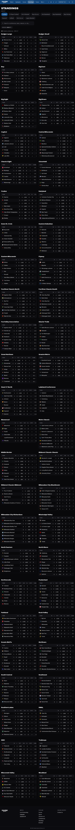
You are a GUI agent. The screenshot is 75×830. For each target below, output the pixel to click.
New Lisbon (7, 669)
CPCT (31, 37)
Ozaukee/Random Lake (48, 84)
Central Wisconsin (46, 132)
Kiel (5, 271)
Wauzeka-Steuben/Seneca (48, 669)
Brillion (6, 262)
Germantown (45, 372)
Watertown (7, 58)
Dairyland (42, 191)
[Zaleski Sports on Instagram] (51, 2)
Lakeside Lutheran (9, 143)
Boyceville (6, 229)
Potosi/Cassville (46, 663)
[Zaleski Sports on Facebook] (48, 2)
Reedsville (44, 93)
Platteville (6, 746)
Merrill (5, 375)
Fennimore (44, 719)
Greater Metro (44, 354)
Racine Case (45, 689)
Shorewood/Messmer (47, 443)
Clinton (43, 627)
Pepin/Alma (44, 203)
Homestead (44, 556)
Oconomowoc (7, 173)
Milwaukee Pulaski (9, 535)
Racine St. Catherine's (47, 431)
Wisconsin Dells (8, 701)
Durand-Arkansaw (46, 167)
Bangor (6, 660)
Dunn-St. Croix (6, 224)
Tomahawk (7, 381)
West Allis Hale (45, 793)
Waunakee (7, 61)
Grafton (43, 336)
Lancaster (6, 758)
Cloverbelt (43, 161)
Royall (5, 657)
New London (7, 81)
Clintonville (7, 594)
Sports (40, 814)
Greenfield (44, 787)
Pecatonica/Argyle (46, 651)
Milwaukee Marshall (9, 532)
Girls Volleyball (25, 14)
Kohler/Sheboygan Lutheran (11, 559)
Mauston (6, 692)
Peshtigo (44, 600)
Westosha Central (8, 734)
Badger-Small (44, 34)
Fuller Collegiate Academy (48, 490)
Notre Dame (45, 298)
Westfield (44, 767)
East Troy (44, 633)
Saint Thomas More (47, 437)
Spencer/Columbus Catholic (49, 146)
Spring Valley (7, 247)
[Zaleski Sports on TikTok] (56, 2)
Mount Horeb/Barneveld (48, 46)
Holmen (43, 520)
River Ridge (44, 654)
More (42, 2)
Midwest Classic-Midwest (11, 485)
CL (27, 37)
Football (4, 14)
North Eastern (6, 547)
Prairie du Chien (8, 761)
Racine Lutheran (8, 493)
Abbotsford (7, 425)
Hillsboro (6, 651)
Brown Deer (45, 434)
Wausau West (7, 784)
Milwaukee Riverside (9, 541)
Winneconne (7, 78)
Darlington (44, 716)
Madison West (7, 111)
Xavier (5, 90)
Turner (43, 636)
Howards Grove (46, 75)
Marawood (5, 420)
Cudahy (6, 499)
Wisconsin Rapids (8, 796)
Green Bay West (46, 295)
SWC (3, 740)
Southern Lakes (7, 707)
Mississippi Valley (45, 514)
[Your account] (72, 2)
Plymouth (44, 330)
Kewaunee (44, 597)
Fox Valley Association (10, 322)
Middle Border (6, 452)
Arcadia (6, 200)
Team (3, 37)
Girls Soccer (20, 18)
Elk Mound (44, 170)
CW (24, 37)
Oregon (6, 43)
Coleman (6, 585)
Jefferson (6, 140)
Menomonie (45, 117)
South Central (6, 675)
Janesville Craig (8, 117)
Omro (43, 280)
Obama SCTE (45, 509)
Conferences (42, 818)
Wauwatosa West (8, 636)
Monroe (44, 58)
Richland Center (8, 749)
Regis (43, 182)
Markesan (44, 250)
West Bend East (46, 345)
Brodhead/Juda (8, 752)
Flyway (41, 256)
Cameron (44, 393)
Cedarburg (44, 553)
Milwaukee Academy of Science (12, 503)
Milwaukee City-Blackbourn (49, 485)
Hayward (6, 411)
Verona (6, 114)
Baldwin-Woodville (9, 458)
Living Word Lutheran (47, 470)
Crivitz (5, 600)
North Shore (43, 547)
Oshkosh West (7, 348)
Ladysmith (44, 408)
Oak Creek (44, 698)
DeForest (6, 46)
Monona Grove (8, 40)
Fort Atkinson (45, 55)
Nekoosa (6, 695)
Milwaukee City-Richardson (11, 514)
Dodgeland (44, 746)
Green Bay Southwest (9, 310)
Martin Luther (45, 428)
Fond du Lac (7, 330)
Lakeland (6, 360)
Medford (6, 372)
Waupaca (6, 87)
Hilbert (43, 72)
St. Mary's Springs (46, 283)
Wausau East (7, 366)
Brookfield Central (46, 360)
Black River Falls (8, 209)
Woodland (42, 773)
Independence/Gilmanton (48, 218)
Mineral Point (45, 722)
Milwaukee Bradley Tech (10, 526)
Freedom (6, 556)
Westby (6, 218)
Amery (5, 470)
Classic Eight (6, 161)
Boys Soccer (35, 14)
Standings (30, 2)
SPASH (5, 781)
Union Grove (7, 719)
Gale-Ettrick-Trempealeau (10, 212)
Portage (6, 149)
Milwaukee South (46, 499)
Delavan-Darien (46, 630)
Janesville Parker (8, 120)
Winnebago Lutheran (47, 268)
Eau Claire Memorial (9, 790)
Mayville (44, 265)
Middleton (6, 126)
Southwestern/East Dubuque (49, 731)
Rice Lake (44, 120)
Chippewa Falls (46, 105)
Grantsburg (44, 399)
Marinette (44, 588)
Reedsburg (44, 529)
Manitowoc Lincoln (46, 304)
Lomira (43, 262)
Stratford (44, 149)
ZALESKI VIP (23, 816)
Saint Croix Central (9, 479)
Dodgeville (7, 755)
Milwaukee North (46, 496)
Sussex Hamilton (46, 366)
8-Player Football (14, 14)
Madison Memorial (9, 108)
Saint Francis (7, 496)
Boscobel (44, 657)
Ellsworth (6, 473)
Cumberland (7, 408)
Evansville (44, 621)
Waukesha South (8, 627)
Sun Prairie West (8, 55)
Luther (5, 203)
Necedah (6, 666)
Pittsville (6, 440)
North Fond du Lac (46, 277)
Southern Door (45, 603)
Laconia (44, 274)
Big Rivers (42, 99)
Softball (12, 18)
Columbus (6, 153)
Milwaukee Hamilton (9, 529)
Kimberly (6, 342)
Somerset (6, 464)
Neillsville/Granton (46, 179)
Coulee (4, 191)
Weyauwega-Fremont (47, 153)
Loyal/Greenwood (8, 437)
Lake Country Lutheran (47, 425)
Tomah (43, 541)
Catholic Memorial (46, 363)
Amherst (44, 137)
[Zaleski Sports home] (4, 2)
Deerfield (44, 755)
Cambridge (44, 244)
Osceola (6, 461)
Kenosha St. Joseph (47, 458)
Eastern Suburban (46, 224)
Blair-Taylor (44, 212)
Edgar (5, 428)
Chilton (6, 265)
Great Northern (7, 354)
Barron (5, 402)
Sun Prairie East (8, 52)
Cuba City (44, 713)
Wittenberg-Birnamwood (48, 156)
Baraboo (44, 535)
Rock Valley (43, 612)
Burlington (6, 713)
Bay (2, 66)
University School (46, 473)
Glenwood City (8, 235)
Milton (5, 49)
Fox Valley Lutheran (9, 72)
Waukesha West (46, 565)
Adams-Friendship (8, 686)
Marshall (44, 232)
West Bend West (46, 348)
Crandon (6, 597)
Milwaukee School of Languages (12, 523)
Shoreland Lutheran (47, 440)
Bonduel (44, 585)
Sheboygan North (46, 313)
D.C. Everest (7, 787)
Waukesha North (8, 624)
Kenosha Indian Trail (47, 683)
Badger (6, 725)
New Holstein (7, 268)
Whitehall (44, 206)
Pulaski (6, 313)
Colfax (5, 232)
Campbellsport (45, 271)
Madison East (7, 123)
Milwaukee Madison (47, 493)
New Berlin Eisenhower (10, 618)
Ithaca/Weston (8, 654)
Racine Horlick (45, 692)
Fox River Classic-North (10, 289)
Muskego (6, 170)
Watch (11, 2)
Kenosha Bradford (46, 680)
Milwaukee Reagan (9, 538)
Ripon (5, 680)
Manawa (6, 603)
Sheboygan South (46, 316)
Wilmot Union (7, 722)
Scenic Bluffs (6, 642)
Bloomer (6, 405)
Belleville (44, 229)
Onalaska (44, 538)
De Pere (6, 304)
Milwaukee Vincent (46, 503)
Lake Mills (6, 156)
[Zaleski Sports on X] (53, 2)
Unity (43, 411)
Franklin (6, 176)
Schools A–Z (42, 816)
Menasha (44, 307)
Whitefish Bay (45, 568)
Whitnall (44, 796)
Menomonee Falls (46, 559)
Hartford (44, 574)
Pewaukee (7, 621)
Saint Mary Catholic (9, 277)
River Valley (7, 764)
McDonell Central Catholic (11, 244)
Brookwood (7, 663)
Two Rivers (7, 280)
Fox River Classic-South (48, 289)
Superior (44, 114)
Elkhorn (6, 716)
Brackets (41, 822)
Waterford (6, 731)
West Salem (7, 206)
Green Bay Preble (8, 307)
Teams (37, 2)
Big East (42, 66)
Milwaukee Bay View (9, 520)
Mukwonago (7, 182)
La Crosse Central (46, 523)
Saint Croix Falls (8, 396)
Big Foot (44, 618)
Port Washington (46, 333)
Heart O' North (6, 387)
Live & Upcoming (24, 812)
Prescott (6, 476)
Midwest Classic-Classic (48, 452)
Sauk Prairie (45, 49)
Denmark (6, 553)
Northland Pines (8, 588)
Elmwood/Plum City (9, 241)
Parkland (4, 612)
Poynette (44, 238)
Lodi (5, 146)
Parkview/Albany (46, 764)
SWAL (41, 707)
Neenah (6, 345)
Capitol (4, 132)
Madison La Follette (9, 105)
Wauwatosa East (8, 630)
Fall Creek (44, 173)
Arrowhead (7, 167)
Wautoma (6, 683)
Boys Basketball (57, 14)
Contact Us (62, 2)
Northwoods (6, 580)
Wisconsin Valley (7, 773)
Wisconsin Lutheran (47, 571)
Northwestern (7, 393)
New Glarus (45, 725)
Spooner (6, 414)
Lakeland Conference (47, 387)
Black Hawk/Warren (47, 648)
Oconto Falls (45, 594)
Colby (43, 140)
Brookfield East (45, 369)
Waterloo (44, 241)
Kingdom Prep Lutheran (48, 467)
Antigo (5, 369)
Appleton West (8, 295)
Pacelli (6, 431)
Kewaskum (44, 339)
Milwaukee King (46, 686)
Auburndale (7, 434)
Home (35, 37)
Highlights (18, 2)
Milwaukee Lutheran (47, 790)
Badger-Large (6, 34)
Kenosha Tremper (46, 695)
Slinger (43, 562)
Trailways (42, 740)
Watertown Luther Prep (47, 446)
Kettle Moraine (8, 179)
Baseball (4, 18)
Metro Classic (44, 420)
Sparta (43, 532)
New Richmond (45, 111)
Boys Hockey (67, 14)
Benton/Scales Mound (47, 728)
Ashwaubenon (7, 298)
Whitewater (45, 624)
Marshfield (7, 778)
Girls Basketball (46, 14)
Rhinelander (7, 363)
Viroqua (6, 215)
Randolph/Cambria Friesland (49, 752)
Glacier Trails (44, 322)
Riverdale (44, 666)
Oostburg (44, 81)
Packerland (43, 580)
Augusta (44, 209)
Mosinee (6, 378)
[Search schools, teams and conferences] (69, 2)
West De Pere (7, 316)
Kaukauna (6, 336)
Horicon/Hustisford (46, 247)
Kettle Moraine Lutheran (48, 327)
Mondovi (44, 176)
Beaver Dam (45, 40)
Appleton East (7, 339)
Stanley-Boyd (45, 185)
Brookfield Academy (47, 461)
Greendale (44, 784)
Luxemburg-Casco (8, 565)
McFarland (44, 43)
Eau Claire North (8, 793)
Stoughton (44, 61)
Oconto (43, 591)
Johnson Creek (45, 761)
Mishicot (44, 90)
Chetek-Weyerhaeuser (47, 396)
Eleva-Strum (45, 215)
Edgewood (44, 52)
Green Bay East (45, 301)
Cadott (43, 405)
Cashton (6, 648)
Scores (24, 2)
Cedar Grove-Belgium (47, 87)
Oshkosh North (45, 310)
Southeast (43, 675)
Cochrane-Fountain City (48, 197)
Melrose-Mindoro (46, 200)
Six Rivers (42, 642)
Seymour (6, 75)
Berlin (5, 689)
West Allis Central (46, 781)
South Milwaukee (46, 778)
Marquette (44, 375)
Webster (44, 402)
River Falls (44, 123)
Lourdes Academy (46, 749)
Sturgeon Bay (45, 606)
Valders (6, 283)
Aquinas (6, 197)
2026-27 (6, 27)
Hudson (44, 108)
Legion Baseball (30, 18)
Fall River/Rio (45, 758)
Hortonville (7, 333)
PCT (20, 37)
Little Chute (7, 562)
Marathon (44, 143)
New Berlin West (8, 633)
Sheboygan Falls (8, 568)
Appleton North (8, 327)
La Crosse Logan (46, 526)
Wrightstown (7, 571)
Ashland (6, 399)
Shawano (6, 84)
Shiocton (6, 591)
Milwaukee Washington (48, 506)
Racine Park (45, 701)
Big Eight (4, 99)
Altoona (6, 467)
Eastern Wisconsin (8, 256)
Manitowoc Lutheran (47, 78)
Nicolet (43, 342)
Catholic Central (46, 464)
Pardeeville (44, 235)
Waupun (6, 698)
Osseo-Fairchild (8, 238)
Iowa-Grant (44, 660)
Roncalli (6, 274)
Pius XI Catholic (8, 490)
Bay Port (6, 301)
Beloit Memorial (8, 728)
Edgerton (6, 137)
